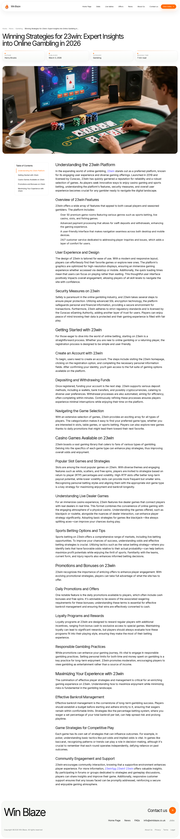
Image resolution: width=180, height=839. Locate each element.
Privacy (158, 830)
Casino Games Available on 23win (31, 180)
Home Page (114, 820)
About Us (148, 830)
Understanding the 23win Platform (31, 171)
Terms (165, 830)
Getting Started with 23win (28, 175)
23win (110, 171)
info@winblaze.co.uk (154, 820)
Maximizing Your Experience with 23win (31, 190)
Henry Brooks (11, 58)
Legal (173, 830)
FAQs (137, 820)
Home (4, 29)
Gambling (19, 29)
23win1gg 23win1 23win (119, 768)
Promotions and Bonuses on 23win (31, 184)
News (11, 29)
